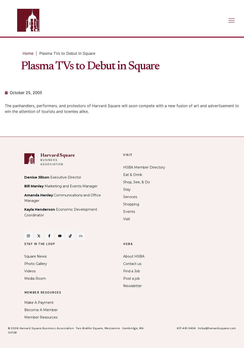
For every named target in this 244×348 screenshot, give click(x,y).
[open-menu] (231, 20)
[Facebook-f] (49, 236)
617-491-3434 (186, 328)
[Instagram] (28, 236)
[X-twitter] (39, 236)
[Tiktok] (70, 236)
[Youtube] (60, 236)
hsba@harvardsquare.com (217, 328)
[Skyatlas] (81, 236)
